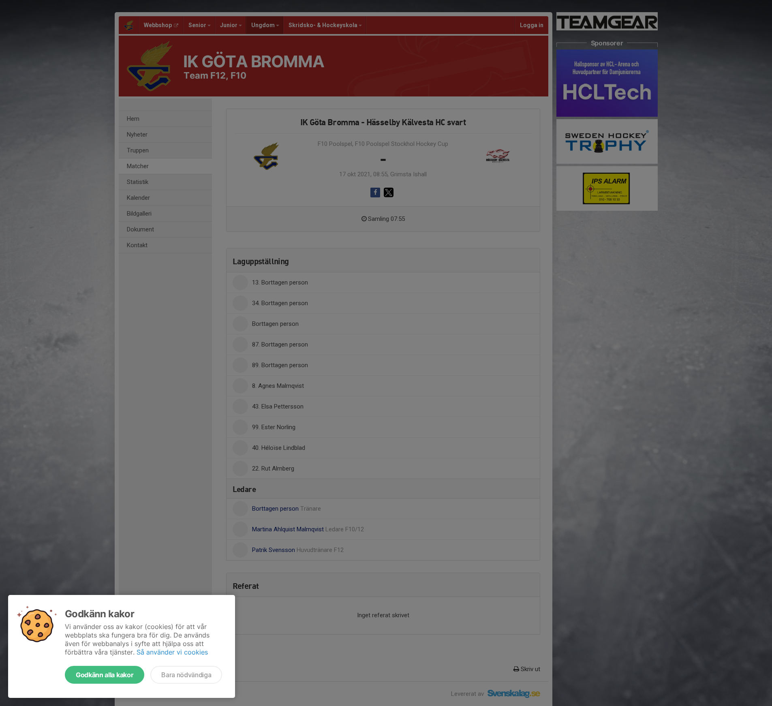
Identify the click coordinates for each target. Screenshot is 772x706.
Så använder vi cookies (172, 652)
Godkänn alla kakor (104, 675)
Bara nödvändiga (186, 675)
